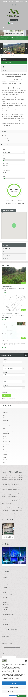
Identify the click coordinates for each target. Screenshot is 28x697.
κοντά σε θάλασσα (8, 141)
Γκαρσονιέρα (6, 420)
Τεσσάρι (5, 454)
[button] (25, 661)
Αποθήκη (5, 412)
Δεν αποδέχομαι (14, 687)
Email (6, 258)
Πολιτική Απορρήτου (14, 695)
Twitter (6, 251)
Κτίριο (4, 436)
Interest (4, 155)
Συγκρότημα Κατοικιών (8, 452)
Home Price (5, 163)
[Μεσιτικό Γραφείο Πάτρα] (14, 13)
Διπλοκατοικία (6, 425)
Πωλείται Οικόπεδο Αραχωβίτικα (10, 313)
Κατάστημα (6, 433)
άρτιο (5, 135)
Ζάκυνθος (9, 37)
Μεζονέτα (5, 438)
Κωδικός (5, 372)
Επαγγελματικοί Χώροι (8, 431)
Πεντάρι (5, 449)
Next (26, 48)
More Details (13, 290)
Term (4, 149)
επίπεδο (6, 138)
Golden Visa (6, 410)
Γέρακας (16, 37)
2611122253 (15, 23)
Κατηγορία (5, 385)
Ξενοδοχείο (6, 444)
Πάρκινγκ (5, 446)
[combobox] (14, 152)
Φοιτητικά (5, 462)
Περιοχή (5, 359)
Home (3, 37)
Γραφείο (5, 423)
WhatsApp (7, 255)
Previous (1, 48)
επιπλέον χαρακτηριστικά (9, 398)
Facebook (7, 248)
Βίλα (4, 415)
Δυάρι (4, 428)
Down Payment (6, 170)
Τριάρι (4, 457)
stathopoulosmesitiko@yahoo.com (18, 1)
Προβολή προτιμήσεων (14, 692)
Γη (3, 417)
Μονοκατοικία (6, 441)
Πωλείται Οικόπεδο (7, 286)
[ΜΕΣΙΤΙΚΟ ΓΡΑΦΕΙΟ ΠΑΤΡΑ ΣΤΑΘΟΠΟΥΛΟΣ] (14, 50)
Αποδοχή (14, 683)
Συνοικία (5, 365)
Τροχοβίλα (5, 459)
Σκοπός (5, 378)
